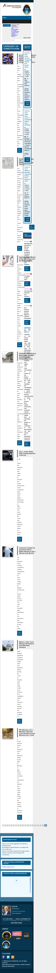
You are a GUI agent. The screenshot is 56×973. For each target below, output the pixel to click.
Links (31, 21)
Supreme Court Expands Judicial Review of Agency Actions (15, 851)
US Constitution (7, 22)
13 (30, 825)
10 (22, 825)
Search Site (27, 38)
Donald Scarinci (15, 908)
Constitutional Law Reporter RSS (15, 873)
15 (35, 825)
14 (32, 825)
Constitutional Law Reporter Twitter (13, 862)
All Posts (31, 227)
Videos (29, 21)
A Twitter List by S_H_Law (8, 867)
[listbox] (16, 888)
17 (40, 825)
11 (25, 825)
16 (37, 825)
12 (27, 825)
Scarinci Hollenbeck (16, 913)
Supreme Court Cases (13, 23)
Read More (19, 150)
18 (42, 825)
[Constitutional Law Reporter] (12, 6)
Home (4, 21)
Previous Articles (27, 47)
